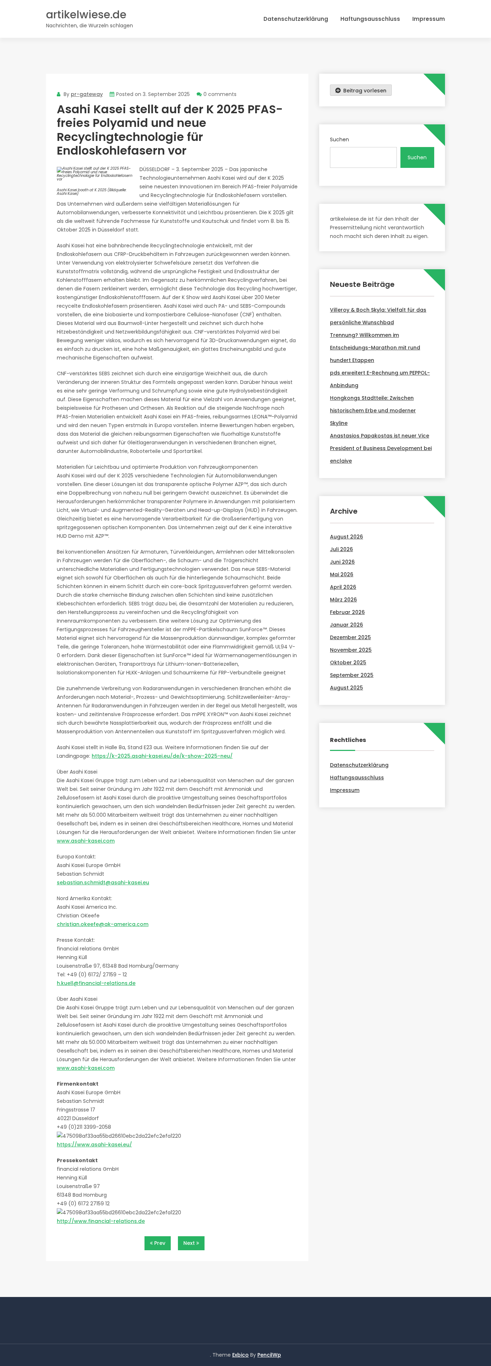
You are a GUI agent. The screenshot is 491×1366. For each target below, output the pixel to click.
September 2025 (351, 675)
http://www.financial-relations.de (101, 1221)
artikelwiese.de (86, 14)
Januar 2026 (346, 624)
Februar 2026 (347, 612)
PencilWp (269, 1354)
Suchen (339, 139)
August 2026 (346, 536)
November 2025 (351, 650)
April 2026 (343, 587)
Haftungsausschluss (370, 19)
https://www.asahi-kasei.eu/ (94, 1144)
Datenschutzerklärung (295, 19)
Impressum (428, 19)
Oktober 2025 (348, 662)
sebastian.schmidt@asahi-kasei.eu (103, 882)
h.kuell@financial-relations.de (96, 983)
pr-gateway (87, 94)
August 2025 (346, 687)
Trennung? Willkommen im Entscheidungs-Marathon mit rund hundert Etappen (375, 347)
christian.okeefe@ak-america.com (102, 924)
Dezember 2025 (350, 637)
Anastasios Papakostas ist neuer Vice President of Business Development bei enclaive (381, 448)
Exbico (240, 1354)
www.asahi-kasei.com (86, 840)
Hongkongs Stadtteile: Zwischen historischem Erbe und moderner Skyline (373, 410)
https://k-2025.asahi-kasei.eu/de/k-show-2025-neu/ (162, 756)
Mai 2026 (341, 574)
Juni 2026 (342, 561)
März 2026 (343, 599)
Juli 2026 (341, 549)
